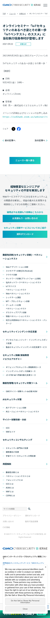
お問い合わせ (8, 521)
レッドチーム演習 (13, 297)
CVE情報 (6, 527)
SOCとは (9, 484)
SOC (8, 428)
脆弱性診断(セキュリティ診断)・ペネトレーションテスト (23, 257)
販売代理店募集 (31, 521)
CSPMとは (10, 496)
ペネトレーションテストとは (18, 476)
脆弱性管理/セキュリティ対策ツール (20, 383)
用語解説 (7, 464)
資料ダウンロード (25, 234)
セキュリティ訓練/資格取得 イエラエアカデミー (16, 357)
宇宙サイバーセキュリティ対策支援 (21, 456)
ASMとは (10, 488)
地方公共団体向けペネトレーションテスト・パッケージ (26, 322)
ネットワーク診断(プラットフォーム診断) (23, 279)
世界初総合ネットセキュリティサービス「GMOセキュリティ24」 (23, 564)
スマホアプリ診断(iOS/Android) (19, 271)
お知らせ (22, 14)
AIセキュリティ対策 (12, 399)
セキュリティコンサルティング (17, 440)
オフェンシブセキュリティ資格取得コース (23, 367)
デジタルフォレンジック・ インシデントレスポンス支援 (26, 341)
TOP (4, 14)
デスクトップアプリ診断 (16, 312)
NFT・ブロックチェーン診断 (18, 301)
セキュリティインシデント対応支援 (20, 331)
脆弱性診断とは (12, 472)
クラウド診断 (11, 275)
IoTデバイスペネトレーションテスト (16, 288)
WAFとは (9, 492)
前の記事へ (10, 140)
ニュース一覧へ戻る (25, 160)
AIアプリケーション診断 (16, 408)
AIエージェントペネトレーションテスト (22, 412)
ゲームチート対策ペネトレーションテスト (16, 307)
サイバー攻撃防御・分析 (14, 419)
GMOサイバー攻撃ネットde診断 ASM (21, 391)
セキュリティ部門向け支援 (17, 448)
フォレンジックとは (14, 480)
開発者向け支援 (12, 452)
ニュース (12, 14)
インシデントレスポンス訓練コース (21, 371)
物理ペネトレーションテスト (18, 316)
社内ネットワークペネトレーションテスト (23, 282)
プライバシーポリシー (12, 516)
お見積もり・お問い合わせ (25, 218)
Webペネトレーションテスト (18, 294)
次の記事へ (40, 140)
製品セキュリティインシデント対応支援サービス (26, 347)
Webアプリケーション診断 (17, 267)
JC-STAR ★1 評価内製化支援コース (21, 375)
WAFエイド (10, 432)
